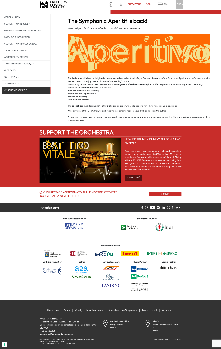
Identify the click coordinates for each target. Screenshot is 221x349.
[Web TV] (111, 4)
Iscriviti (165, 194)
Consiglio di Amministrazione (89, 310)
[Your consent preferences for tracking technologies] (4, 344)
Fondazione (53, 310)
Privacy (167, 339)
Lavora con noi (149, 310)
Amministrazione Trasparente (123, 310)
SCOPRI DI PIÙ (133, 178)
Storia (67, 310)
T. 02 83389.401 (47, 331)
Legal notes (158, 339)
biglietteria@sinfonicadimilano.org (56, 334)
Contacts (166, 310)
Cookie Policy (176, 339)
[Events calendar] (121, 4)
